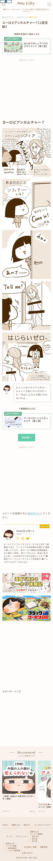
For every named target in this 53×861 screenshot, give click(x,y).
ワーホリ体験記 (36, 834)
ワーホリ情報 (11, 846)
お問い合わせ (27, 853)
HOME (5, 825)
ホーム (9, 836)
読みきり (35, 17)
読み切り (35, 836)
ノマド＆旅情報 (14, 851)
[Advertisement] (26, 91)
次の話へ (26, 437)
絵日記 (35, 839)
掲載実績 (43, 847)
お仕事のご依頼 (30, 847)
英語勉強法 (12, 848)
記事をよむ (10, 843)
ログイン (35, 513)
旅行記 (35, 841)
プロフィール (21, 836)
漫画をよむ (16, 825)
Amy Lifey (26, 3)
